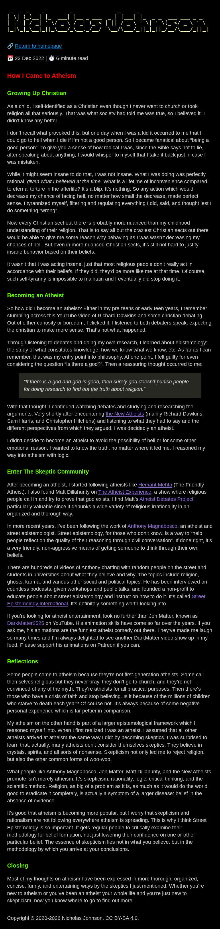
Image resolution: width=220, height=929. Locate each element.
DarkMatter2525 (25, 623)
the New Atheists (125, 414)
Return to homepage (38, 46)
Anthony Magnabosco (152, 526)
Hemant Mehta (155, 485)
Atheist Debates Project (166, 499)
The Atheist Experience (124, 492)
